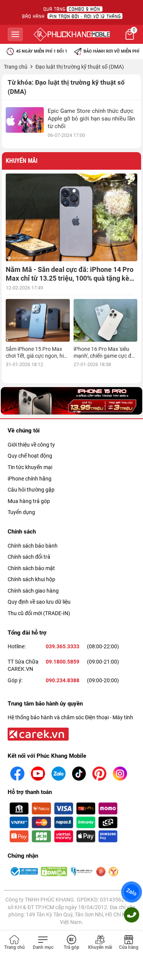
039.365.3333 (62, 646)
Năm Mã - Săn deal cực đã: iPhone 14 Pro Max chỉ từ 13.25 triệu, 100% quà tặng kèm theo (70, 278)
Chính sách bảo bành (33, 546)
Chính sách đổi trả (29, 557)
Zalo (131, 892)
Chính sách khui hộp (31, 579)
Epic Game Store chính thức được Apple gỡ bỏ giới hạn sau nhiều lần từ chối (91, 119)
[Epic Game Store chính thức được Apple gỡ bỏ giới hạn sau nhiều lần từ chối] (25, 120)
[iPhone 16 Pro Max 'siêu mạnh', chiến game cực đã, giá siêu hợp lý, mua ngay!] (106, 320)
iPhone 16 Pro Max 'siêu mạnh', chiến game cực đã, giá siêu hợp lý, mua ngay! (104, 356)
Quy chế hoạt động (30, 456)
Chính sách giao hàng (33, 591)
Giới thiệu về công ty (31, 445)
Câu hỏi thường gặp (31, 490)
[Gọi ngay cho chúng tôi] (131, 914)
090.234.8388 (62, 680)
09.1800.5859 (62, 662)
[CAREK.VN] (37, 734)
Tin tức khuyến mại (30, 467)
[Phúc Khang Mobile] (72, 34)
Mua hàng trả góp (29, 501)
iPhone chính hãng (29, 479)
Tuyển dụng (21, 512)
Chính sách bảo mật (31, 568)
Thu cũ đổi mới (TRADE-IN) (39, 613)
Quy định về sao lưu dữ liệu (39, 602)
